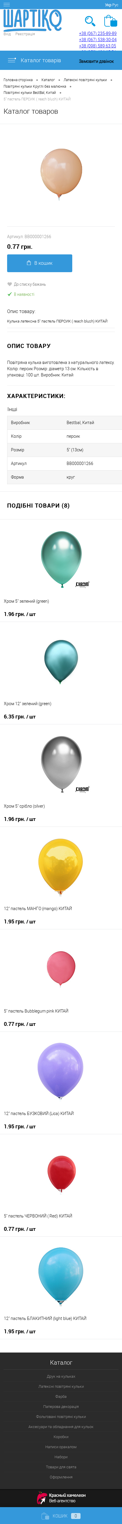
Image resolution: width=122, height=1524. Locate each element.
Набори (61, 1457)
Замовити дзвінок (96, 61)
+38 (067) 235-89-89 (98, 33)
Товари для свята (61, 1467)
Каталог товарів (40, 60)
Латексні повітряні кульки (61, 1386)
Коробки (61, 1437)
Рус (115, 5)
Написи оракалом (61, 1447)
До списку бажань (30, 284)
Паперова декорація (61, 1406)
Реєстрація (25, 34)
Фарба (61, 1396)
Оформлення (61, 1477)
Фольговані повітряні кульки (61, 1416)
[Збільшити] (61, 175)
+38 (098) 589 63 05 (97, 46)
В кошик (43, 263)
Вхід (7, 34)
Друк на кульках (61, 1376)
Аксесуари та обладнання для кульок (61, 1426)
